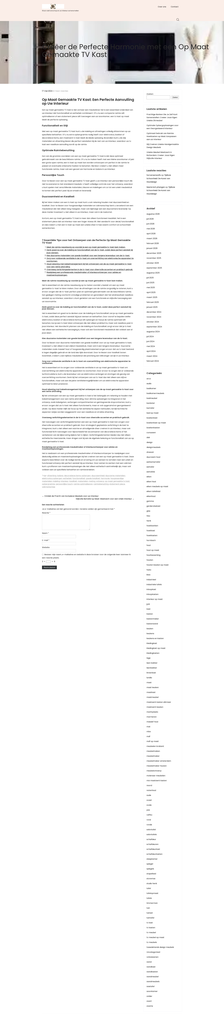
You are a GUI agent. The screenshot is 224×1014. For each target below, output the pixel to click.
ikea (148, 574)
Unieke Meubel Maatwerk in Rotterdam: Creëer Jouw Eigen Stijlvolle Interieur (161, 155)
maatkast (151, 692)
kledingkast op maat (156, 648)
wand (149, 962)
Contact (174, 6)
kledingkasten (153, 653)
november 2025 (154, 258)
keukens (150, 633)
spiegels (150, 868)
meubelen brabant (155, 746)
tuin (148, 908)
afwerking (51, 475)
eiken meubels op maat (157, 486)
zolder (149, 996)
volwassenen (152, 957)
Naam (45, 533)
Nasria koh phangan (156, 187)
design (149, 442)
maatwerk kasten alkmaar (159, 702)
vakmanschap (48, 486)
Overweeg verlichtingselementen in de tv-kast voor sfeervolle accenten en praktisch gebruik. (90, 269)
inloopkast (151, 589)
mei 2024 (151, 346)
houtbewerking (153, 555)
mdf (148, 736)
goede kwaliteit (93, 478)
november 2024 (154, 317)
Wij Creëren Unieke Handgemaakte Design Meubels (163, 146)
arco (149, 378)
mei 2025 (151, 287)
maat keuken (153, 687)
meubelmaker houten (157, 765)
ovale (149, 805)
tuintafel (150, 917)
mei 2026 (151, 228)
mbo (149, 731)
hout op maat (153, 550)
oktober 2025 (153, 263)
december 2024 (154, 312)
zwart (149, 1001)
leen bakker (152, 663)
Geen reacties (61, 91)
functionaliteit (78, 478)
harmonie (105, 478)
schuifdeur (151, 839)
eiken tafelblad (153, 491)
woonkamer (152, 991)
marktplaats (152, 712)
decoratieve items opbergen (77, 475)
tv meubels (152, 942)
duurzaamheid (98, 475)
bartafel (150, 408)
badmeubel (152, 398)
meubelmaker (153, 756)
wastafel (150, 986)
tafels (149, 898)
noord (149, 785)
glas (148, 511)
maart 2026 (152, 238)
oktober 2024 (153, 321)
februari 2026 (153, 243)
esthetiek (67, 478)
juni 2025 (150, 282)
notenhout (151, 790)
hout (149, 545)
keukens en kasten (155, 638)
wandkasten (152, 971)
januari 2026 (152, 248)
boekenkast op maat (156, 422)
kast (148, 609)
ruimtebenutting (101, 484)
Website (46, 547)
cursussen (151, 432)
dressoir (150, 452)
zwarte (150, 1006)
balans (60, 475)
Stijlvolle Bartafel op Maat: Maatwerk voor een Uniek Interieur (105, 498)
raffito (149, 815)
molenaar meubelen (156, 775)
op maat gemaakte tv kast (117, 481)
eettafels (151, 471)
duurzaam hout (153, 457)
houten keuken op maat (158, 565)
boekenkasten (153, 427)
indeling (56, 481)
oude (149, 795)
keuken (150, 628)
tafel (149, 888)
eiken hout (151, 481)
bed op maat (153, 413)
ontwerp (100, 481)
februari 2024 (153, 361)
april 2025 (151, 292)
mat (148, 726)
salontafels (152, 834)
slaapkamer (152, 859)
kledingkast (152, 643)
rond (149, 819)
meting (92, 481)
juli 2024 (150, 336)
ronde (149, 824)
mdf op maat (153, 741)
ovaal (149, 800)
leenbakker (152, 667)
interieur (64, 481)
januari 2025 (152, 307)
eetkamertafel (153, 462)
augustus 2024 (153, 331)
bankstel (151, 403)
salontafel (151, 829)
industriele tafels (154, 584)
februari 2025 (153, 302)
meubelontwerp (154, 770)
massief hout (152, 721)
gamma (150, 501)
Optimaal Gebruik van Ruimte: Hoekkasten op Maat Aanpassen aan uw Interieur (161, 136)
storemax (151, 878)
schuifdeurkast (153, 849)
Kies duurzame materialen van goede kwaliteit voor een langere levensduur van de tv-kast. (88, 255)
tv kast (150, 922)
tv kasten (151, 927)
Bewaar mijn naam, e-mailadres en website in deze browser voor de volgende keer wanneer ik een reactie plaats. (86, 556)
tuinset (150, 913)
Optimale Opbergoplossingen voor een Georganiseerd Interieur (162, 127)
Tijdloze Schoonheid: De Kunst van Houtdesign (159, 178)
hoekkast (151, 530)
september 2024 (154, 326)
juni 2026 (150, 223)
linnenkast (151, 672)
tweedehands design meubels (160, 947)
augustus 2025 (153, 272)
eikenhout (151, 496)
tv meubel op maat (155, 937)
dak (148, 437)
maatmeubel (153, 697)
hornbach (151, 540)
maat (149, 682)
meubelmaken (153, 751)
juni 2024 (150, 341)
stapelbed (151, 873)
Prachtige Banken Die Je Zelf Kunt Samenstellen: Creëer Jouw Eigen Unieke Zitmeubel (162, 117)
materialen (83, 481)
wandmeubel (153, 976)
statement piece (117, 484)
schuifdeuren (152, 844)
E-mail (45, 540)
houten (150, 560)
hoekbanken (152, 525)
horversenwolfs (154, 175)
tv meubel (151, 932)
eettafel (150, 467)
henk (149, 520)
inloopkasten (152, 594)
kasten (150, 614)
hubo (149, 569)
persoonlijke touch (64, 484)
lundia (149, 677)
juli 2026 (150, 219)
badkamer (151, 388)
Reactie (46, 512)
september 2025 (154, 268)
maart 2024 (152, 356)
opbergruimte (48, 484)
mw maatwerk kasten (157, 780)
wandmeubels (153, 981)
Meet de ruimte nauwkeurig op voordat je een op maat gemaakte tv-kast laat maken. (86, 247)
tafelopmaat (152, 893)
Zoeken (150, 94)
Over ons (162, 6)
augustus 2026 (153, 214)
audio (149, 383)
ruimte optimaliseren (83, 484)
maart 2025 (152, 297)
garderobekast (153, 506)
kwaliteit (73, 481)
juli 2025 (150, 277)
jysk (148, 604)
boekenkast (152, 417)
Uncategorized (153, 952)
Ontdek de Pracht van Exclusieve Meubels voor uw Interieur (70, 496)
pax (148, 810)
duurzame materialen (115, 475)
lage (148, 658)
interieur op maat (155, 599)
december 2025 (154, 253)
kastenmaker (153, 618)
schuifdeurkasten (154, 854)
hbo (148, 516)
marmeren (152, 716)
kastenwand (152, 623)
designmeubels (153, 447)
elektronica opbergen (52, 478)
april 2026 (151, 233)
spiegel (150, 864)
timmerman (152, 903)
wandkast (151, 966)
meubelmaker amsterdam (159, 761)
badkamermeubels (155, 393)
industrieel (151, 579)
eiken (149, 476)
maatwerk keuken (155, 707)
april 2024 (151, 351)
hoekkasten (152, 535)
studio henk (152, 883)
